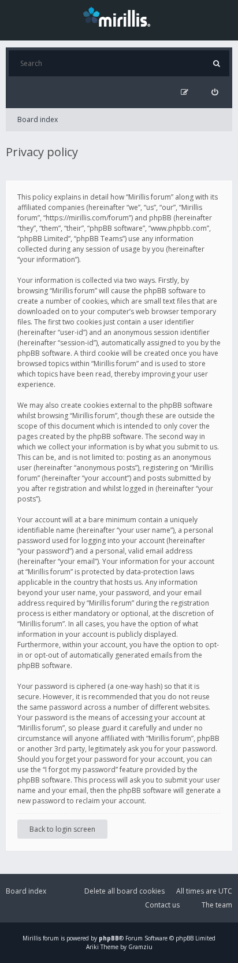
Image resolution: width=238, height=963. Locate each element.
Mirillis (32, 938)
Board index (37, 119)
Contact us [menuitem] (162, 905)
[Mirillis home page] (119, 16)
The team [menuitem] (217, 905)
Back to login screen (62, 829)
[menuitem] (214, 92)
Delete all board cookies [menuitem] (124, 891)
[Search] (216, 63)
